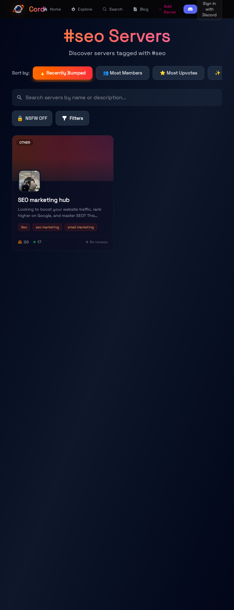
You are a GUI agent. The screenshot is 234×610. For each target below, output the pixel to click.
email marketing (81, 227)
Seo (24, 227)
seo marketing (47, 227)
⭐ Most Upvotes (178, 73)
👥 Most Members (122, 73)
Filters (76, 118)
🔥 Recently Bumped (63, 73)
